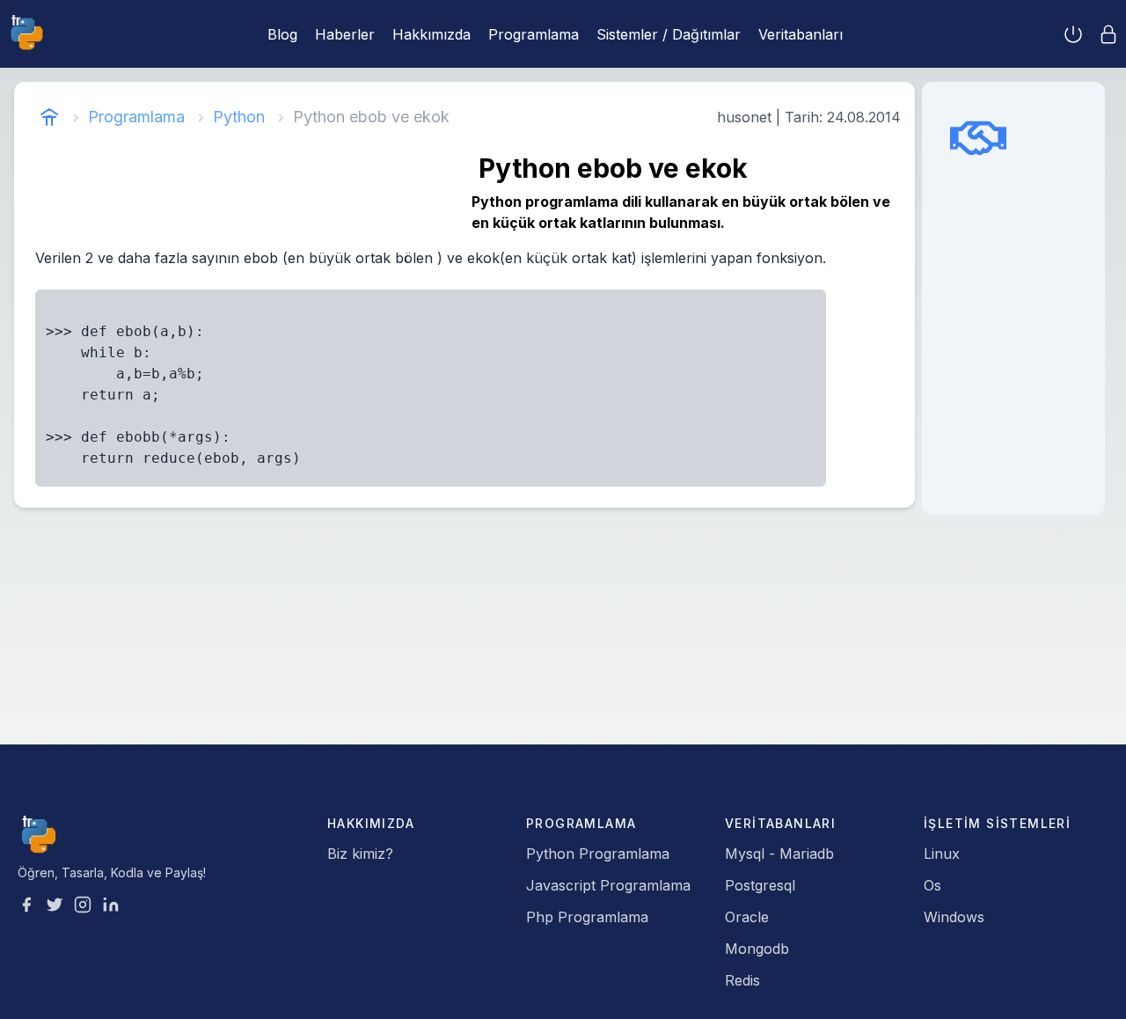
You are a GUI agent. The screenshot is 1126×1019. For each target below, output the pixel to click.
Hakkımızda (431, 34)
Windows (954, 917)
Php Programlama (587, 917)
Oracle (747, 917)
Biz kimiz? (360, 853)
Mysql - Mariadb (779, 853)
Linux (942, 853)
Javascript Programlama (608, 885)
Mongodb (757, 948)
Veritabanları (800, 34)
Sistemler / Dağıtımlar (668, 34)
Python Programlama (597, 853)
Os (932, 885)
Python (239, 116)
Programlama (533, 34)
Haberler (345, 34)
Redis (742, 980)
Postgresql (760, 885)
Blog (282, 34)
